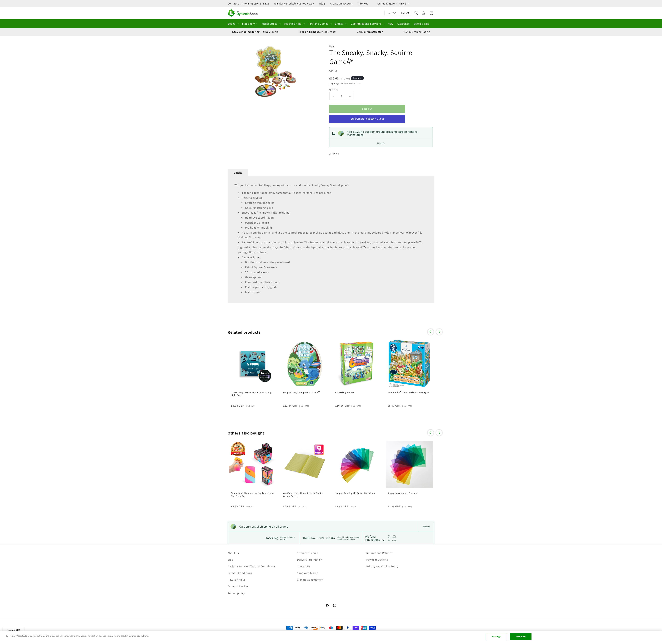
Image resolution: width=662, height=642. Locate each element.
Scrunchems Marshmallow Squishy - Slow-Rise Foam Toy (252, 495)
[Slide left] (232, 72)
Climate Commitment (310, 580)
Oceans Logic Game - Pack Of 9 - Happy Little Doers (251, 394)
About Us (233, 553)
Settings (496, 636)
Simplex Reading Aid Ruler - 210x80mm (355, 493)
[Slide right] (316, 72)
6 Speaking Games (344, 392)
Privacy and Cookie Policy (382, 566)
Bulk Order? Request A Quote (367, 118)
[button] (232, 24)
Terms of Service (238, 586)
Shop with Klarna (307, 573)
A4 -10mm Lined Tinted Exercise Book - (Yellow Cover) (303, 495)
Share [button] (336, 153)
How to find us (236, 580)
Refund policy (236, 593)
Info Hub (363, 3)
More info (381, 143)
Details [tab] (238, 172)
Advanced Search (307, 553)
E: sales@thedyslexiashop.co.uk (294, 3)
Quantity (333, 89)
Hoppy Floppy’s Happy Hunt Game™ (301, 392)
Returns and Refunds (379, 553)
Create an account (341, 3)
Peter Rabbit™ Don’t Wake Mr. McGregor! (408, 392)
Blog (322, 3)
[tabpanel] (331, 240)
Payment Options (377, 560)
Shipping (333, 83)
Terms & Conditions (240, 573)
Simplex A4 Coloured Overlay (402, 493)
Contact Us (303, 566)
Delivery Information (310, 560)
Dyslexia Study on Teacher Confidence (251, 566)
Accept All (521, 636)
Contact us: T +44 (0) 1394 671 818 (248, 3)
